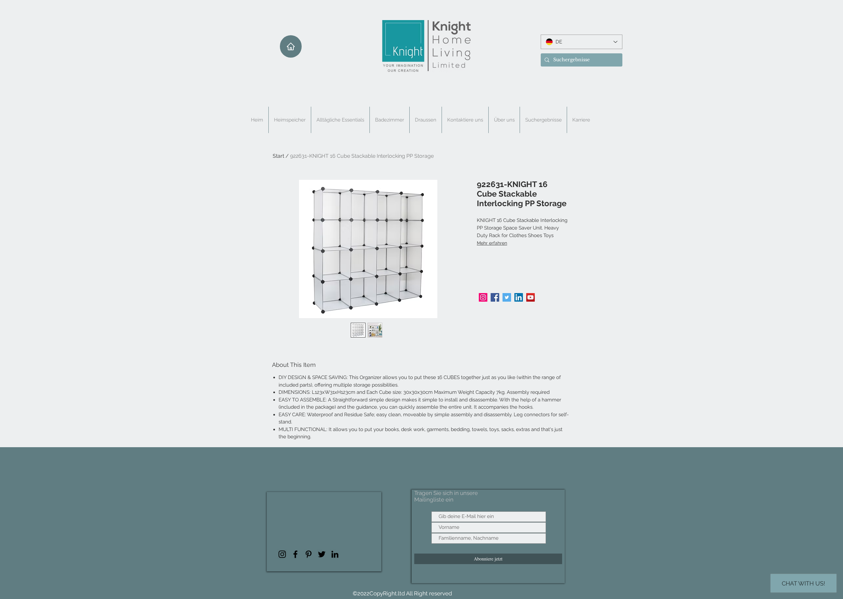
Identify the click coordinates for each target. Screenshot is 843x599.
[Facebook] (495, 297)
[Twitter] (507, 297)
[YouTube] (530, 297)
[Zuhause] (291, 46)
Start (278, 156)
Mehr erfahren (492, 243)
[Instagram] (483, 297)
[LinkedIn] (518, 297)
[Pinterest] (308, 554)
